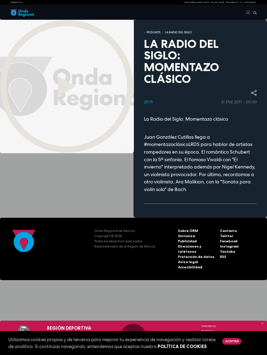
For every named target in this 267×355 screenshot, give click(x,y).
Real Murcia (232, 2)
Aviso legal (188, 262)
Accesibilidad (190, 267)
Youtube (227, 251)
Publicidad (187, 241)
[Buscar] (254, 12)
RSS (223, 256)
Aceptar (231, 341)
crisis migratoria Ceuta (196, 2)
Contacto (228, 230)
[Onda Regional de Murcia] (22, 12)
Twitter (226, 236)
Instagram (229, 246)
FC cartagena (248, 2)
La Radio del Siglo (178, 32)
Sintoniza (186, 236)
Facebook (229, 241)
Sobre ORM (188, 230)
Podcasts (153, 32)
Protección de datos (196, 256)
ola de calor (217, 2)
